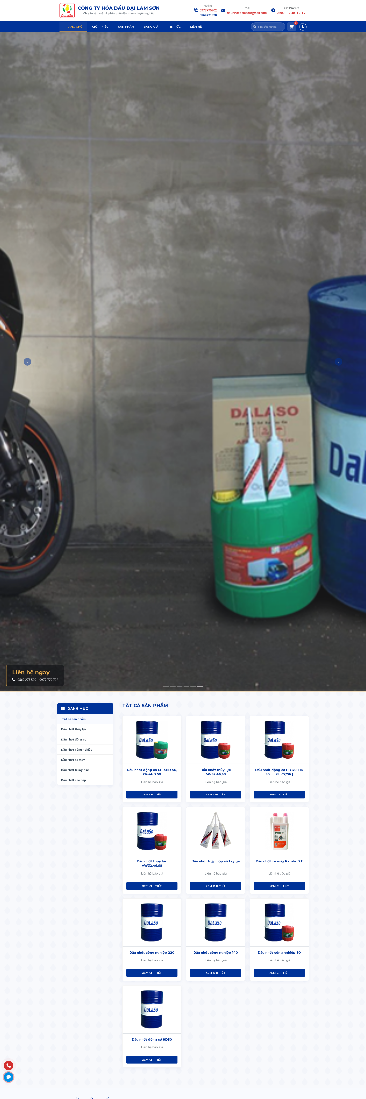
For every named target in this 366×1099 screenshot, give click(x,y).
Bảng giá (151, 26)
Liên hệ (196, 26)
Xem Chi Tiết (152, 794)
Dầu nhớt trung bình (75, 770)
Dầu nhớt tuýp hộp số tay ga (216, 861)
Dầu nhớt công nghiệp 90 (279, 952)
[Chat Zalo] (8, 1077)
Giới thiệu (100, 26)
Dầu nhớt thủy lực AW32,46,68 (216, 772)
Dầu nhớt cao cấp (73, 780)
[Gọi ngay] (8, 1065)
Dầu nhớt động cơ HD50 (152, 1039)
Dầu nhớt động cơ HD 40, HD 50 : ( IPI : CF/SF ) (279, 772)
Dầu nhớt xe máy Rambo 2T (279, 861)
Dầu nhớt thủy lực (74, 729)
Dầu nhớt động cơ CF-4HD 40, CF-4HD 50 (152, 772)
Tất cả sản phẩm (74, 719)
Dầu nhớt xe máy (73, 759)
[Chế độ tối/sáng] (303, 27)
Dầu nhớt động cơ (73, 739)
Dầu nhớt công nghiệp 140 (215, 952)
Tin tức (174, 26)
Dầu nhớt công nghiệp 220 (151, 952)
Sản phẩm (126, 26)
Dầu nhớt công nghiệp (76, 749)
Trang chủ (73, 26)
